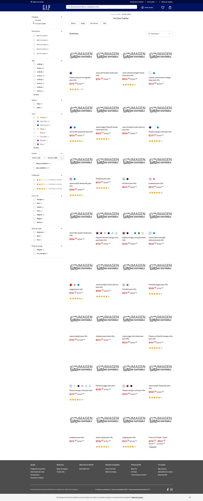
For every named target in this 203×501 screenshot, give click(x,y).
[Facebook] (168, 489)
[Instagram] (171, 489)
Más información (137, 497)
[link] (81, 65)
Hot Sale (38, 20)
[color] (71, 73)
